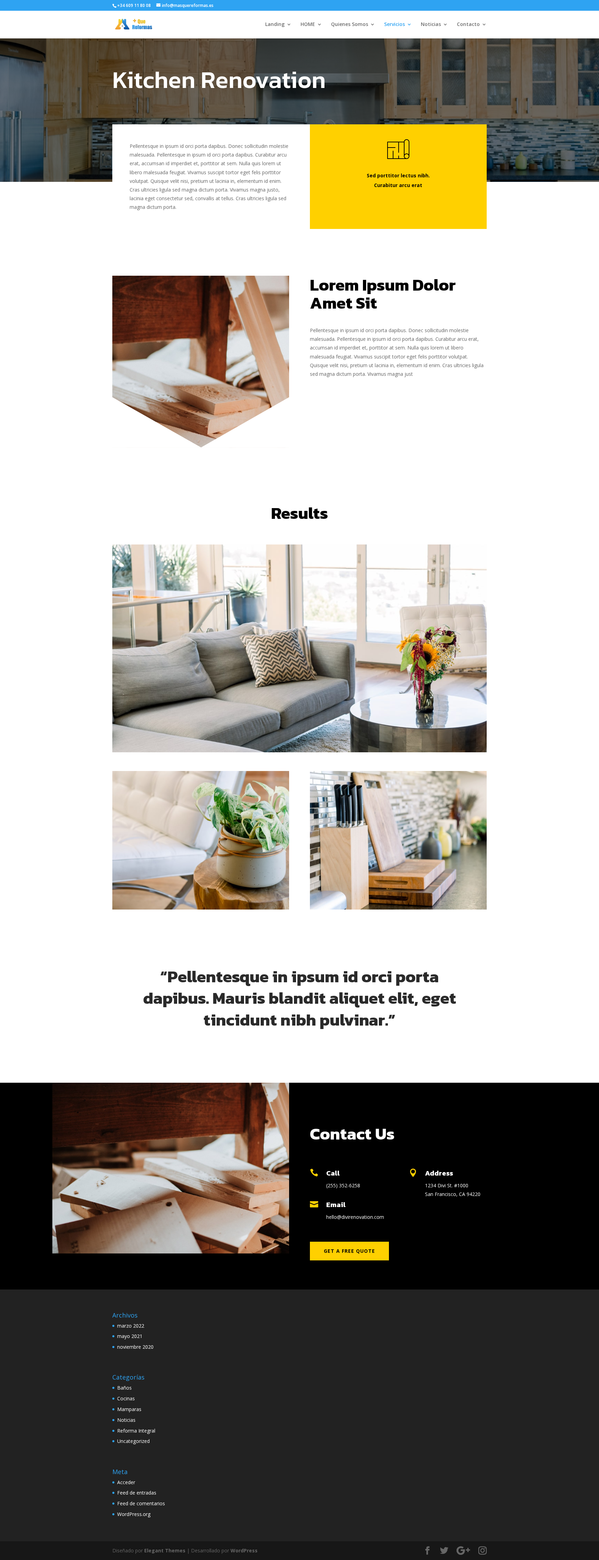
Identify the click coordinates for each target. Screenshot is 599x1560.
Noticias (431, 24)
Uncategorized (133, 1441)
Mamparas (129, 1409)
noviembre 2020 (135, 1347)
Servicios (394, 24)
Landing (275, 24)
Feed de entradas (136, 1492)
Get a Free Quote (349, 1251)
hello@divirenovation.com (355, 1217)
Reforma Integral (136, 1430)
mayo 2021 (129, 1336)
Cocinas (126, 1398)
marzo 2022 (130, 1325)
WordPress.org (133, 1514)
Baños (124, 1387)
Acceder (126, 1482)
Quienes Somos (349, 24)
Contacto (468, 24)
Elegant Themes (164, 1550)
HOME (308, 24)
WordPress (244, 1550)
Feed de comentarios (141, 1503)
